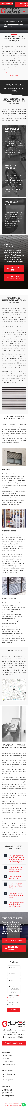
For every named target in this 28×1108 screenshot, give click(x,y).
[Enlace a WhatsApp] (24, 1104)
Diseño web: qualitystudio (16, 1105)
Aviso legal (5, 1103)
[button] (14, 690)
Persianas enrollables (19, 1102)
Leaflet (5, 699)
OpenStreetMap (15, 699)
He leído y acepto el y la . (13, 998)
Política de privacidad (14, 1103)
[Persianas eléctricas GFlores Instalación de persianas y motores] (10, 9)
